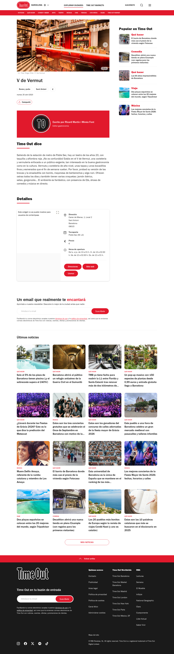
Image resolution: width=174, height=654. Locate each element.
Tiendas (84, 13)
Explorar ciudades (73, 6)
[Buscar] (141, 5)
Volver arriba (89, 559)
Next (105, 44)
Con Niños (93, 13)
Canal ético (93, 607)
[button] (57, 212)
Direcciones (73, 267)
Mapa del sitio (94, 635)
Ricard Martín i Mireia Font (79, 122)
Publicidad (93, 582)
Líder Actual (141, 619)
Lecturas (140, 576)
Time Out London (119, 598)
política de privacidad (79, 319)
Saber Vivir (140, 625)
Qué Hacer (31, 13)
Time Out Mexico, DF (121, 616)
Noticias (21, 13)
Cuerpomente (142, 613)
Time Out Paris (118, 610)
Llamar (71, 274)
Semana (139, 582)
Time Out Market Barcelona (119, 584)
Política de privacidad (98, 595)
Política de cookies (96, 601)
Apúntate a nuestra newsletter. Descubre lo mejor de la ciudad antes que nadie (50, 304)
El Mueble (140, 589)
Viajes (103, 13)
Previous (20, 44)
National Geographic (145, 601)
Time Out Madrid (119, 592)
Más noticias (87, 543)
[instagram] (18, 643)
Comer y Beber (43, 13)
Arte (53, 13)
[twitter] (32, 643)
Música (69, 13)
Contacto (92, 576)
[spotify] (39, 643)
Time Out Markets (95, 6)
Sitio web (90, 267)
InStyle (139, 595)
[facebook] (25, 643)
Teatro (61, 13)
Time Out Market (114, 13)
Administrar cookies (97, 613)
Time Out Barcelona (120, 576)
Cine (76, 13)
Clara (138, 607)
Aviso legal (93, 589)
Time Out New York (120, 604)
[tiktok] (46, 643)
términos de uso (61, 319)
